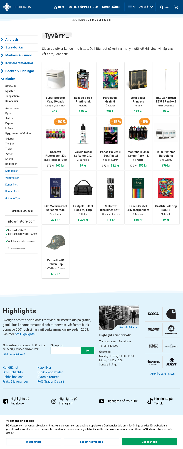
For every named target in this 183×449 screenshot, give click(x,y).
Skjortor (9, 138)
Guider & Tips (12, 198)
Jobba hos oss (13, 377)
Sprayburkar (14, 47)
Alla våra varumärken (162, 373)
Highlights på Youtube (122, 401)
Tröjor (8, 148)
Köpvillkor (44, 367)
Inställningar (33, 441)
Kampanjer (11, 170)
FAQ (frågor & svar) (51, 381)
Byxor (8, 113)
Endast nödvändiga (91, 441)
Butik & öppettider (83, 7)
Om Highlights (13, 372)
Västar (9, 153)
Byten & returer (48, 377)
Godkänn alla (149, 441)
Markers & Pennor (18, 55)
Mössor (9, 128)
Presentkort (12, 191)
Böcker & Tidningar (19, 71)
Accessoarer (12, 108)
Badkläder (11, 163)
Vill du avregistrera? (14, 354)
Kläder (10, 79)
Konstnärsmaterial (19, 63)
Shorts (9, 158)
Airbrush (11, 39)
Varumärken (12, 177)
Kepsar (9, 123)
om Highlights (25, 334)
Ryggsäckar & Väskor (18, 133)
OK (87, 350)
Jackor (9, 118)
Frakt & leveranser (15, 381)
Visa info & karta (128, 327)
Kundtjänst (111, 7)
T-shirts (9, 143)
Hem (60, 7)
